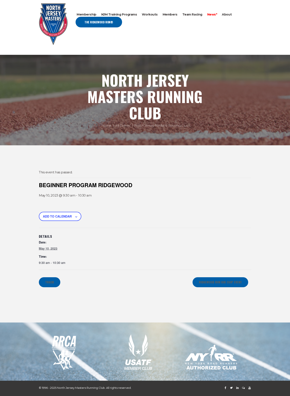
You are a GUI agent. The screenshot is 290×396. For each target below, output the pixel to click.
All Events (122, 125)
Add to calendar (57, 216)
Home (106, 125)
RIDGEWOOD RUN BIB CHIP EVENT (220, 282)
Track (49, 282)
